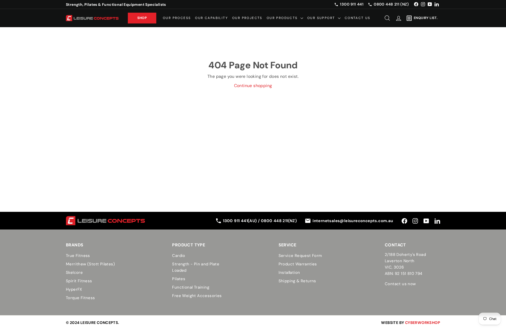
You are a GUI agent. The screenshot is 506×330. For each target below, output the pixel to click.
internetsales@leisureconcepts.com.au (353, 220)
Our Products (283, 18)
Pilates (178, 278)
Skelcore (74, 272)
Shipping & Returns (297, 281)
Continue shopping (253, 85)
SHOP (142, 18)
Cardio (178, 255)
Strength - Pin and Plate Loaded (195, 267)
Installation (289, 272)
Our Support (322, 18)
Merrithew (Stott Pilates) (90, 264)
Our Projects (247, 18)
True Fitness (78, 255)
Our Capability (211, 18)
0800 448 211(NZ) (279, 220)
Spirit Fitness (79, 281)
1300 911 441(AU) (240, 220)
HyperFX (74, 289)
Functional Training (190, 287)
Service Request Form (300, 255)
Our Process (177, 18)
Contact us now (400, 283)
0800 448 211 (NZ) (391, 4)
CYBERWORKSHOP (422, 322)
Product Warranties (298, 264)
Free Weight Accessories (197, 295)
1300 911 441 (351, 4)
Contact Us (358, 18)
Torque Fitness (80, 297)
